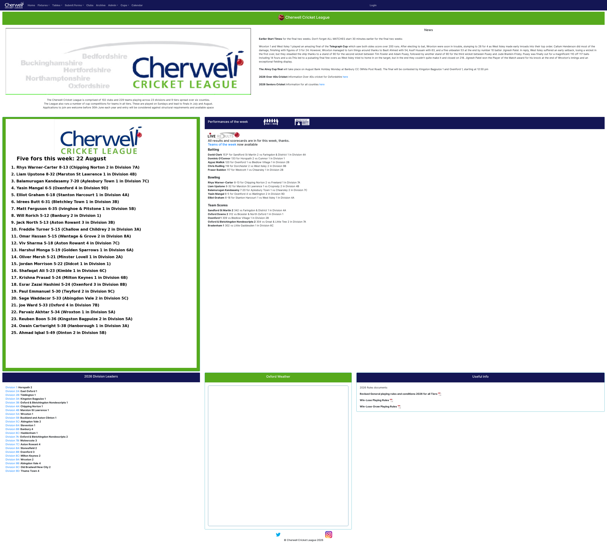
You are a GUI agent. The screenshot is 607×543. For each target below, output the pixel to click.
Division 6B (12, 429)
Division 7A (12, 436)
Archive (101, 5)
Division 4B (12, 410)
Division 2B (12, 394)
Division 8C (12, 455)
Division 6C (12, 432)
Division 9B (12, 463)
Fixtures (43, 5)
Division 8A (12, 448)
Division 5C (12, 421)
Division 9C (12, 467)
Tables (56, 5)
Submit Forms (73, 5)
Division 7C (12, 444)
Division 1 (11, 387)
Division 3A (12, 398)
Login (373, 5)
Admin (112, 5)
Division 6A (12, 425)
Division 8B (12, 451)
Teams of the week (222, 144)
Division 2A (12, 391)
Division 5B (12, 417)
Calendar (137, 5)
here (345, 76)
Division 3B (12, 402)
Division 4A (12, 406)
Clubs (89, 5)
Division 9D (12, 470)
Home (31, 5)
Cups (124, 5)
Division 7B (12, 440)
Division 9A (12, 459)
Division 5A (12, 413)
